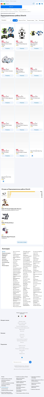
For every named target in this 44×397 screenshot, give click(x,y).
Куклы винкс (35, 294)
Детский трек (15, 280)
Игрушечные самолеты (17, 285)
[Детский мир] (3, 4)
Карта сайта (22, 331)
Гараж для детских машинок (16, 288)
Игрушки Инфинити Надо (16, 258)
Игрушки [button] (4, 257)
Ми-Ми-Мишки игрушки (27, 261)
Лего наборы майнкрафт (27, 271)
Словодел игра (35, 270)
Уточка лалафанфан (26, 260)
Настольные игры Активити (36, 267)
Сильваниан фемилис (17, 254)
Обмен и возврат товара (22, 323)
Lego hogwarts (25, 276)
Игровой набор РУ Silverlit (8, 236)
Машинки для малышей (17, 306)
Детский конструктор (27, 270)
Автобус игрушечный (17, 291)
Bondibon (15, 266)
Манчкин (34, 257)
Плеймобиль (15, 263)
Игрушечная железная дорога (17, 277)
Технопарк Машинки (16, 259)
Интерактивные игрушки (26, 253)
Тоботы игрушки (16, 255)
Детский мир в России (18, 369)
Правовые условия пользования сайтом (22, 366)
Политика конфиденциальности (22, 326)
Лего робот (25, 290)
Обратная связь (22, 329)
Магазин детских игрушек (16, 293)
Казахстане (24, 369)
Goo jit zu (14, 262)
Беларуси (28, 369)
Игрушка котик (36, 300)
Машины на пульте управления (16, 274)
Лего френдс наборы (27, 281)
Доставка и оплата (22, 321)
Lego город (25, 273)
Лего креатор (25, 292)
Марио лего (25, 285)
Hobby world (35, 260)
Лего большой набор (27, 301)
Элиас (34, 277)
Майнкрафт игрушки (26, 251)
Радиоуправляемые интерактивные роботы (9, 11)
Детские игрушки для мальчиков (17, 300)
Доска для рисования (37, 261)
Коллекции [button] (4, 259)
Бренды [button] (3, 251)
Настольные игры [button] (5, 262)
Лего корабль (25, 295)
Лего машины (25, 303)
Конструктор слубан (26, 298)
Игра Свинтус (35, 279)
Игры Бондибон (36, 276)
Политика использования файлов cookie (22, 327)
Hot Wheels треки (16, 282)
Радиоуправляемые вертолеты (16, 279)
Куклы (34, 286)
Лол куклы (35, 285)
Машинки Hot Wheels (17, 272)
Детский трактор (16, 289)
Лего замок (25, 300)
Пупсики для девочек (37, 289)
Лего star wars (25, 274)
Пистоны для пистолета (17, 268)
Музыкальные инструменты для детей (27, 256)
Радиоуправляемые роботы (24, 11)
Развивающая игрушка (17, 294)
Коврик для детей (26, 257)
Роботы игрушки (16, 305)
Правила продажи (22, 324)
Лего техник (25, 277)
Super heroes (25, 280)
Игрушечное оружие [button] (6, 253)
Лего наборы (25, 267)
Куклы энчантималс (16, 251)
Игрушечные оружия (16, 269)
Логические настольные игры (37, 272)
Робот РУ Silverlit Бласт (8, 222)
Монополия (35, 282)
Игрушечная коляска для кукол (37, 293)
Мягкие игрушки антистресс (36, 302)
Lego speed (25, 293)
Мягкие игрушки (36, 297)
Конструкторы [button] (5, 260)
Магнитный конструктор (25, 284)
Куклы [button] (3, 264)
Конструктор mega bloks (37, 251)
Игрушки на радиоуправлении (20, 9)
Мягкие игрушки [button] (5, 265)
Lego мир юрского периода (26, 289)
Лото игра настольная (37, 283)
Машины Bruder (16, 265)
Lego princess (35, 254)
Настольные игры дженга (36, 263)
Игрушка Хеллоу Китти (27, 266)
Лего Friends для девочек (26, 297)
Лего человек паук (26, 263)
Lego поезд (25, 287)
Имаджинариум (36, 258)
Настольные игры (36, 255)
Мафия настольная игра (37, 280)
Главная (2, 9)
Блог (22, 351)
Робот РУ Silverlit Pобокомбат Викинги (11, 209)
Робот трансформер (16, 303)
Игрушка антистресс (16, 302)
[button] (11, 6)
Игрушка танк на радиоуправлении (16, 284)
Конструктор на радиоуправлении (26, 305)
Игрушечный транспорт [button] (4, 255)
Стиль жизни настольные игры (37, 275)
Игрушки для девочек (17, 296)
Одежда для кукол (36, 290)
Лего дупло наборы (26, 279)
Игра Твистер (35, 265)
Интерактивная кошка (37, 305)
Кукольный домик (36, 287)
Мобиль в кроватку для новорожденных (17, 298)
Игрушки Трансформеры (27, 264)
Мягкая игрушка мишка (37, 298)
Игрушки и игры (8, 9)
